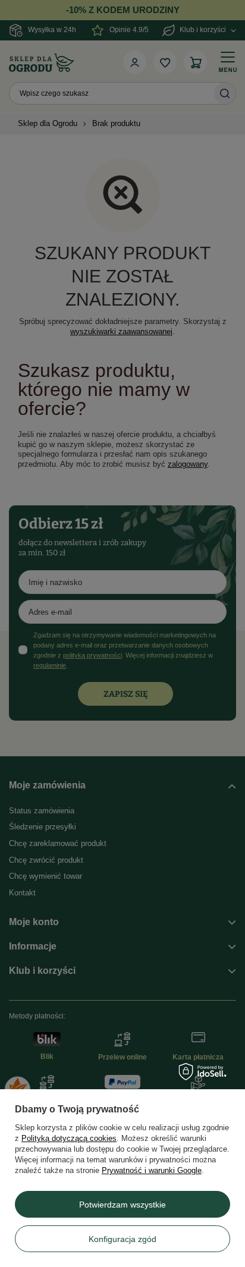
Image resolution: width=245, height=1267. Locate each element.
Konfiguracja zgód (122, 1239)
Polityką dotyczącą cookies (69, 1138)
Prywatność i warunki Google (152, 1170)
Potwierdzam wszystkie (122, 1204)
